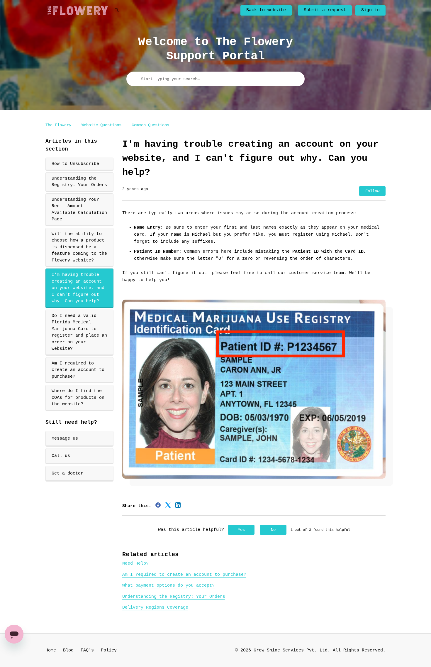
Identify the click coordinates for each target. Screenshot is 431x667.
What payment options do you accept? (168, 585)
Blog (68, 650)
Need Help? (135, 563)
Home (50, 650)
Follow (372, 191)
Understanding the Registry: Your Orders (79, 182)
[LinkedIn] (178, 505)
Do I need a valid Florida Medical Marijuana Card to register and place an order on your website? (79, 332)
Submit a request (325, 10)
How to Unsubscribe (75, 163)
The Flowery (58, 125)
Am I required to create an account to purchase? (78, 370)
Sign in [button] (370, 10)
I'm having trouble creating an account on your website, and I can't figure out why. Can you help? (78, 288)
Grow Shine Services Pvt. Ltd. (292, 650)
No (273, 529)
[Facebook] (158, 505)
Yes (241, 529)
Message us (65, 438)
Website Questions (101, 125)
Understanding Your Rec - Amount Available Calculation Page (79, 209)
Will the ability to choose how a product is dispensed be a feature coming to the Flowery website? (79, 247)
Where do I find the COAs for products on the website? (78, 398)
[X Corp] (168, 505)
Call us (61, 455)
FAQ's (87, 650)
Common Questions (150, 125)
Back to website (266, 10)
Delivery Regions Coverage (155, 607)
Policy (109, 650)
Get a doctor (67, 473)
